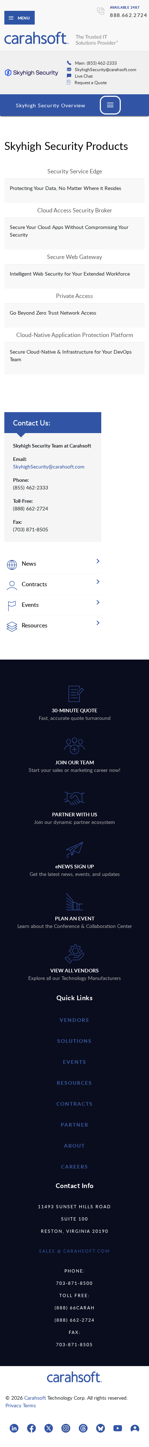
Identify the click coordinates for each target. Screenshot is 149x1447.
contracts (74, 1103)
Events (74, 1061)
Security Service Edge (74, 171)
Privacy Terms (20, 1405)
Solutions (74, 1040)
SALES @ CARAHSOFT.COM (74, 1251)
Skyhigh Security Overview (50, 105)
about (74, 1145)
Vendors (74, 1019)
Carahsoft (35, 1397)
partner (75, 1124)
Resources (74, 1082)
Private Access (74, 296)
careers (74, 1166)
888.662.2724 (128, 15)
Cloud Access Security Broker (74, 210)
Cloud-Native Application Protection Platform (74, 335)
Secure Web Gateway (74, 257)
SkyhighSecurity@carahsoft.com (49, 466)
